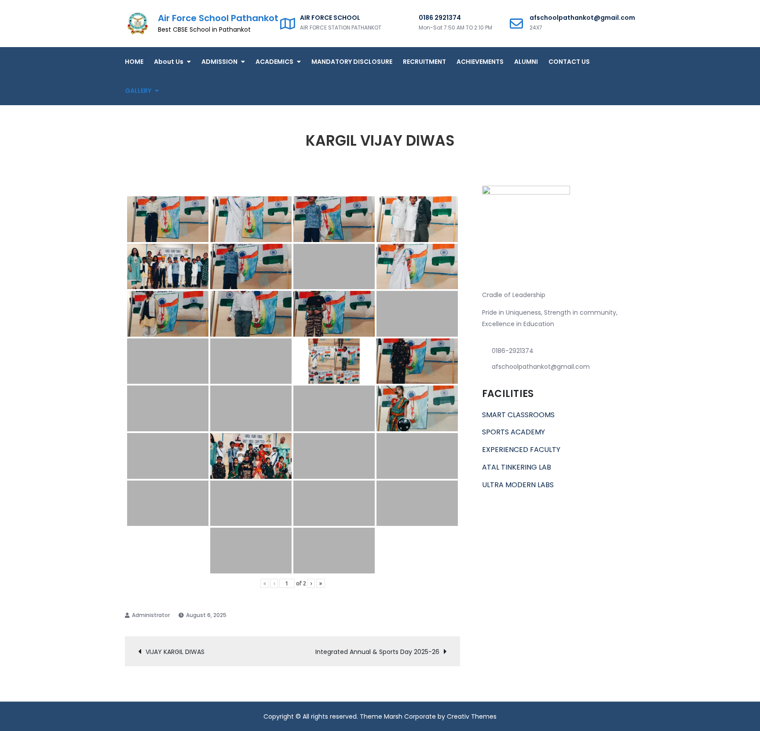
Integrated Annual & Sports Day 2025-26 (377, 651)
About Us (168, 61)
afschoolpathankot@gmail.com (541, 366)
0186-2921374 (512, 350)
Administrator (151, 615)
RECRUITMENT (424, 61)
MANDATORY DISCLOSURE (351, 61)
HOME (134, 61)
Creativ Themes (472, 716)
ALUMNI (526, 61)
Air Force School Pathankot (218, 18)
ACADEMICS (274, 61)
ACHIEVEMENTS (480, 61)
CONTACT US (569, 61)
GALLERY (138, 90)
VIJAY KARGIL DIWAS (175, 651)
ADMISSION (219, 61)
